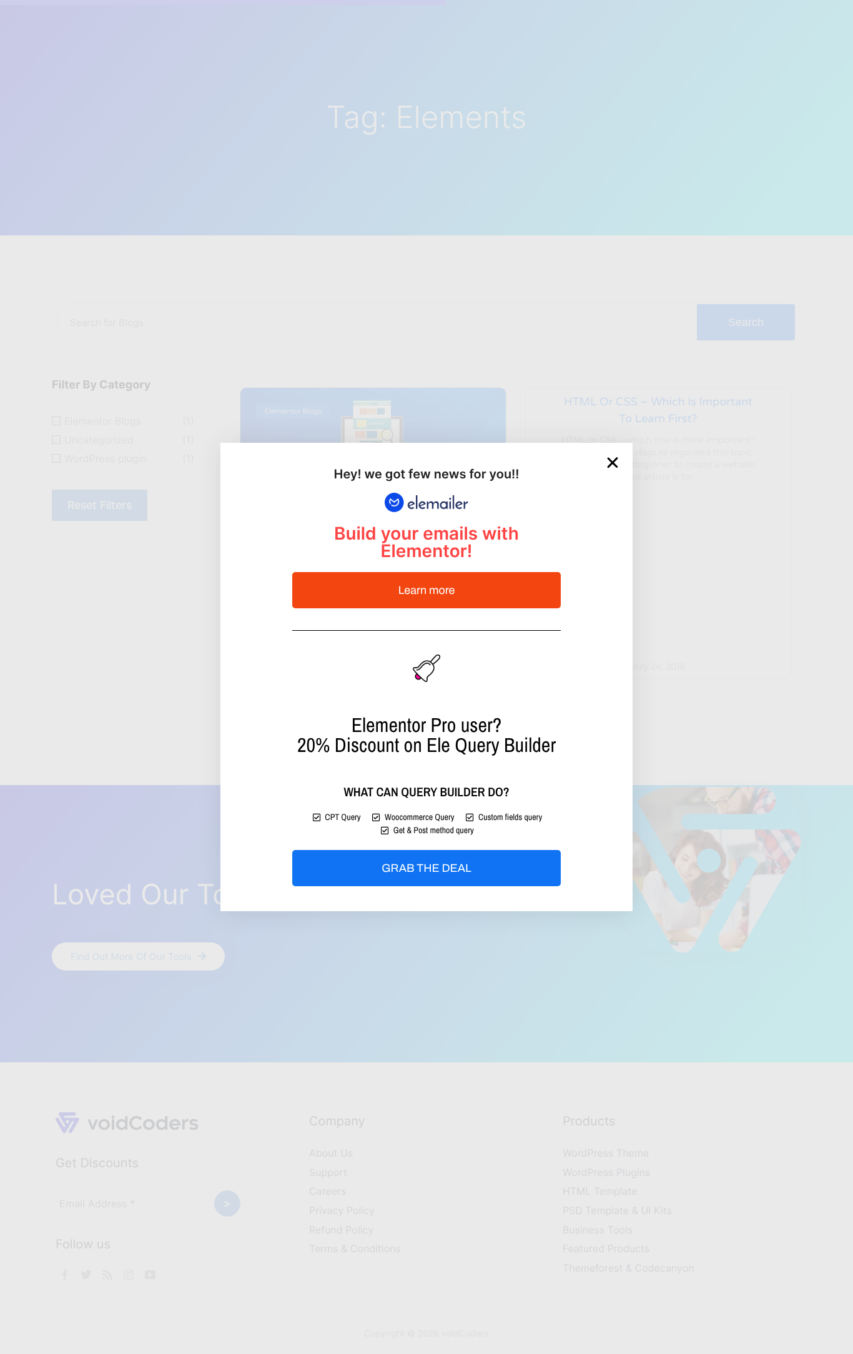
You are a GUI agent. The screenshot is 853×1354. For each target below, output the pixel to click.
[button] (612, 462)
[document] (426, 677)
